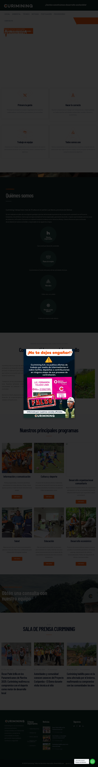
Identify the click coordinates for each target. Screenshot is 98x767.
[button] (71, 352)
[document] (49, 383)
